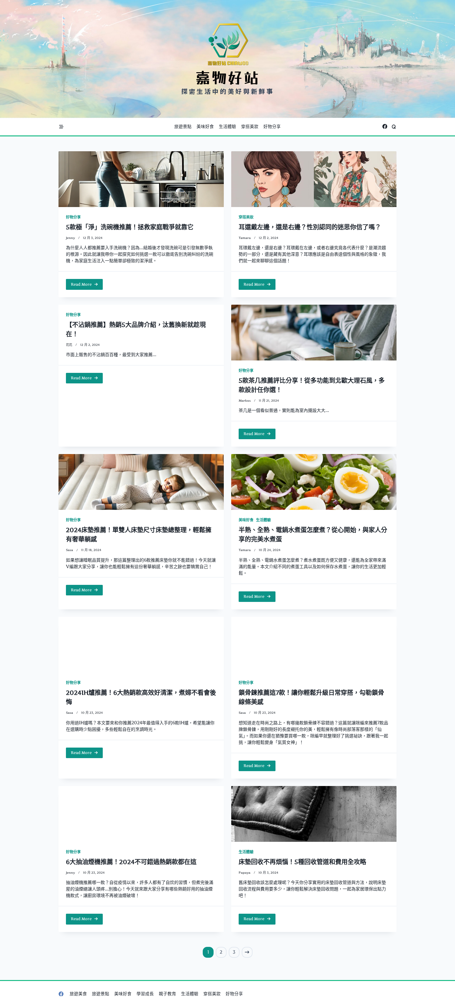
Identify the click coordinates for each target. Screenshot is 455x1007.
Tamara (245, 238)
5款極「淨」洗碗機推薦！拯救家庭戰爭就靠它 (129, 227)
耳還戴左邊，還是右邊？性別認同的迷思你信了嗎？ (310, 227)
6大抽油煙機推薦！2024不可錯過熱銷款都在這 (131, 862)
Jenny (70, 238)
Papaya (244, 873)
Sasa (69, 550)
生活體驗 (227, 126)
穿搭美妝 (249, 126)
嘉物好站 (227, 77)
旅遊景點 (183, 126)
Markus (245, 401)
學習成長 (145, 993)
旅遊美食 (78, 993)
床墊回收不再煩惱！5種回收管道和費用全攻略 (302, 862)
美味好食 (205, 126)
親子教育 (167, 993)
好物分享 (272, 126)
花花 (69, 345)
